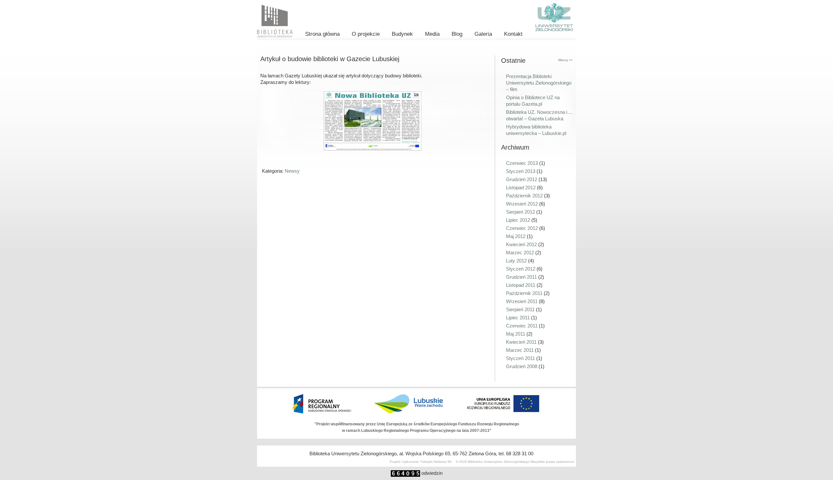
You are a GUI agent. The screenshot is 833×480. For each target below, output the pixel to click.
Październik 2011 (524, 293)
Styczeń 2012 (520, 269)
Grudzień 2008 (521, 366)
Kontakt (513, 34)
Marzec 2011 (520, 350)
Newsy (292, 171)
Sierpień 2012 (520, 212)
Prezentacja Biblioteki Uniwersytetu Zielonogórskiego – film (538, 82)
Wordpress (377, 461)
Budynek (402, 34)
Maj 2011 (515, 334)
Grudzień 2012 (521, 179)
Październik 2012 (524, 195)
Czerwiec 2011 (522, 325)
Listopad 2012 (521, 187)
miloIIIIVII (340, 461)
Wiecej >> (565, 60)
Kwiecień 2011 (521, 342)
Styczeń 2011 (520, 358)
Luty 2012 (516, 260)
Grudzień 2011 (521, 277)
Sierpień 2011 (520, 309)
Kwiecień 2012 (521, 244)
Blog (457, 34)
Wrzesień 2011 (522, 301)
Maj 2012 (516, 236)
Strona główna (322, 34)
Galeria (483, 34)
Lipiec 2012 (518, 220)
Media (432, 34)
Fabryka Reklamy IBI (436, 461)
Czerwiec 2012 (522, 228)
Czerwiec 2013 (522, 163)
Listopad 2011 (520, 285)
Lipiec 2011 (518, 317)
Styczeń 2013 (520, 171)
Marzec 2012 (520, 252)
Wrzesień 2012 (522, 204)
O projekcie (366, 34)
